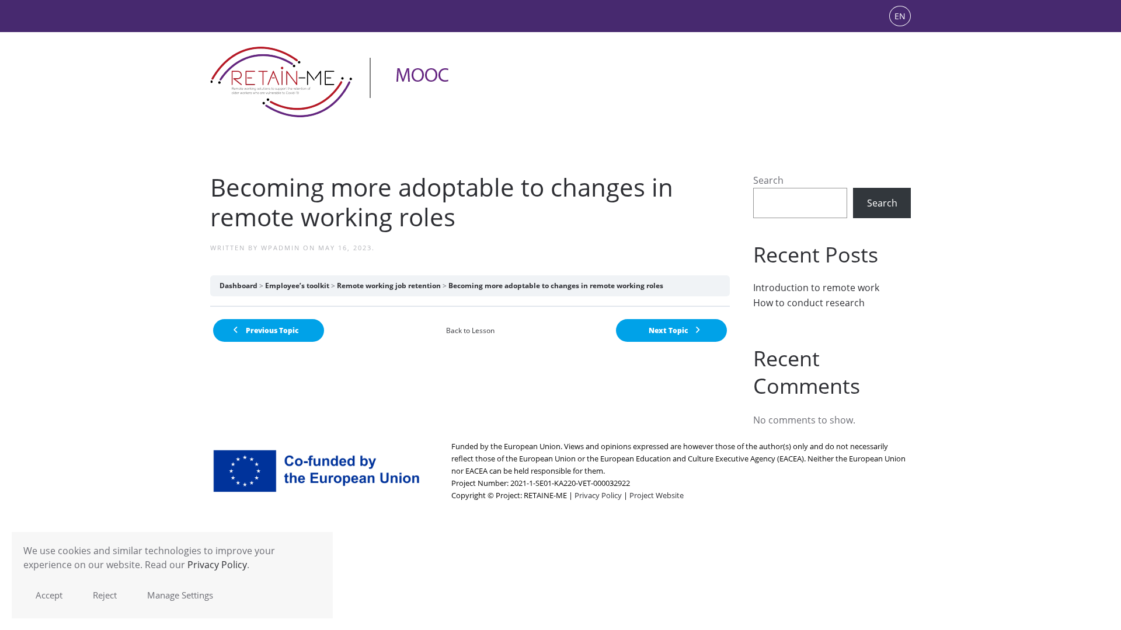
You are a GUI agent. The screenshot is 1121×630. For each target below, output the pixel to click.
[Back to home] (330, 82)
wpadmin (280, 247)
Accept (49, 595)
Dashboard (238, 285)
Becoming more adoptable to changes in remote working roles (555, 285)
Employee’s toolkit (297, 285)
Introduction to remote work (816, 287)
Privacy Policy (598, 495)
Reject (105, 595)
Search (768, 180)
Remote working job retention (389, 285)
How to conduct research (809, 302)
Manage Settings (180, 595)
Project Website (656, 495)
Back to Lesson (470, 330)
